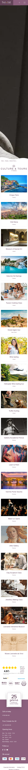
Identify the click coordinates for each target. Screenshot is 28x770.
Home (2, 160)
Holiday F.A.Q (20, 767)
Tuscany (6, 160)
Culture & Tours (13, 160)
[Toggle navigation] (24, 2)
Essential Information (9, 767)
